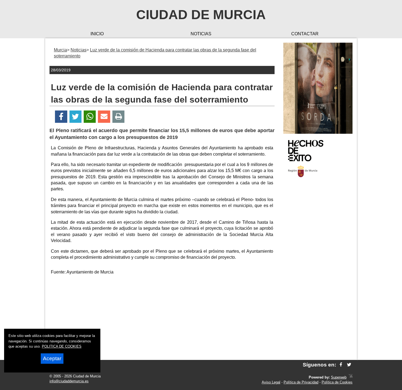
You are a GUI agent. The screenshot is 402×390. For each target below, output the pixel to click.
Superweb (338, 377)
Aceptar (52, 358)
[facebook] (340, 365)
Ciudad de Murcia (201, 14)
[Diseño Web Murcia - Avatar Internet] (351, 377)
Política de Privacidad (301, 382)
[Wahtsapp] (90, 116)
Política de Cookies (337, 382)
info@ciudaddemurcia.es (69, 381)
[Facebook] (61, 116)
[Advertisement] (318, 269)
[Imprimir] (118, 116)
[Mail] (104, 116)
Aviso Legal (271, 382)
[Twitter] (75, 116)
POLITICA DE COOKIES (61, 346)
